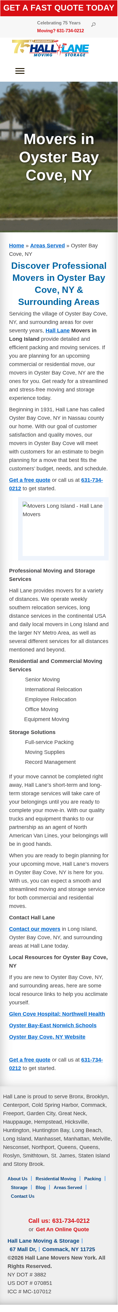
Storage (19, 1187)
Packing (92, 1178)
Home (16, 246)
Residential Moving (56, 1178)
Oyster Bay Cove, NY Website (47, 1037)
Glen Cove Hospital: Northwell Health (57, 1014)
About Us (17, 1178)
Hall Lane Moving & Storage (43, 1241)
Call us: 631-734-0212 (59, 1220)
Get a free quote (29, 480)
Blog (41, 1187)
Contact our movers (34, 929)
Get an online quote (62, 1229)
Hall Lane (58, 331)
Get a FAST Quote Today (58, 7)
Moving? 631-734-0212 (60, 30)
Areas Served (47, 246)
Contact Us (22, 1196)
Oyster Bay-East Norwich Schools (53, 1025)
